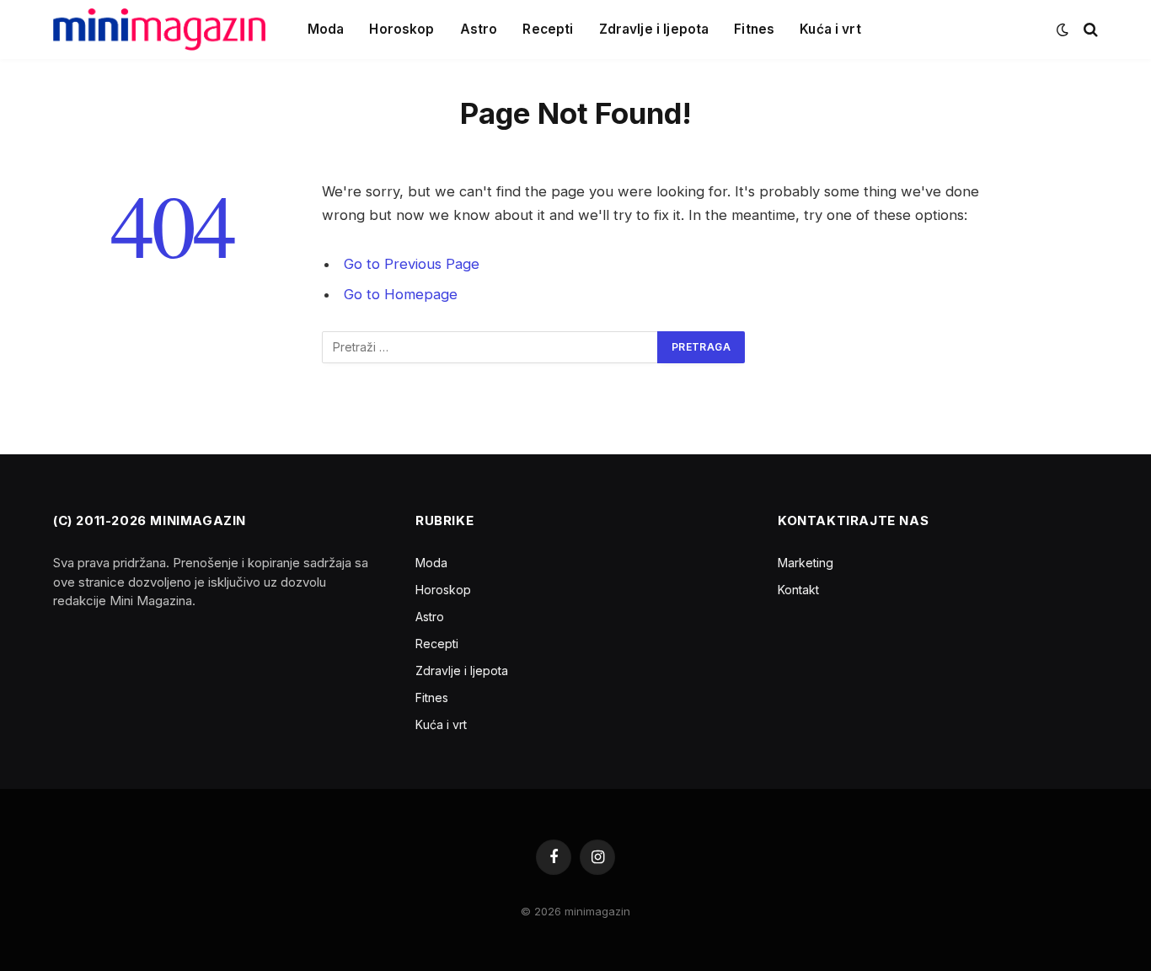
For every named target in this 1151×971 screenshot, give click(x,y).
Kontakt (798, 589)
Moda (326, 29)
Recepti (547, 29)
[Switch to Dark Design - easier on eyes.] (1062, 29)
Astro (479, 29)
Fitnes (754, 29)
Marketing (805, 562)
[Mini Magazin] (159, 29)
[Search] (1089, 30)
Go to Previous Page (411, 263)
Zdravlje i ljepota (654, 29)
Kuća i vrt (830, 29)
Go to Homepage (401, 294)
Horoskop (401, 29)
